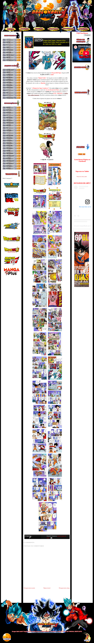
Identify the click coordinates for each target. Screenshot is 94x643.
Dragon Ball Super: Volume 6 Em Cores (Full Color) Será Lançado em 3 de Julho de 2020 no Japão (56, 42)
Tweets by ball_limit (82, 176)
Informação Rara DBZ (8, 135)
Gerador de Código (7, 82)
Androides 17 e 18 (7, 110)
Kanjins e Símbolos (7, 140)
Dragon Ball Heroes (7, 120)
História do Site (6, 42)
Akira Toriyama (6, 107)
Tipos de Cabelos (7, 168)
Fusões (4, 132)
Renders (5, 95)
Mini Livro (5, 92)
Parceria (5, 44)
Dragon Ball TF (6, 57)
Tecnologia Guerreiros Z (8, 163)
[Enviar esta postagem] (51, 538)
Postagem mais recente (29, 588)
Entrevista (5, 127)
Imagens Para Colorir (8, 87)
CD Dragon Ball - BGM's (9, 69)
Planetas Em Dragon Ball (8, 155)
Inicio (4, 39)
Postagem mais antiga (64, 588)
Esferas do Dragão (7, 130)
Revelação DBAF (7, 158)
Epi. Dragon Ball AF (7, 77)
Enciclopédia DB (7, 125)
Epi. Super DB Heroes (8, 80)
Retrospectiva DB (7, 52)
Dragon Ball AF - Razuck (8, 55)
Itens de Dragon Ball (7, 138)
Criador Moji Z (6, 72)
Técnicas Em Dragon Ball (8, 160)
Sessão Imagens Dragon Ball (9, 97)
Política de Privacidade (8, 49)
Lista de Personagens (7, 148)
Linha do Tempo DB (7, 145)
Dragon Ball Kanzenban (8, 122)
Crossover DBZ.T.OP (8, 75)
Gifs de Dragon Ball (7, 85)
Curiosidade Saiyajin (7, 117)
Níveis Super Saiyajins (8, 153)
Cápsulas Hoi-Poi (7, 112)
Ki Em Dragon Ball (7, 143)
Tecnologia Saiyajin (7, 166)
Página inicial (47, 588)
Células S (5, 115)
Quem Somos (6, 47)
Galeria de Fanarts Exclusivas (9, 60)
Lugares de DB (6, 150)
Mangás (5, 90)
